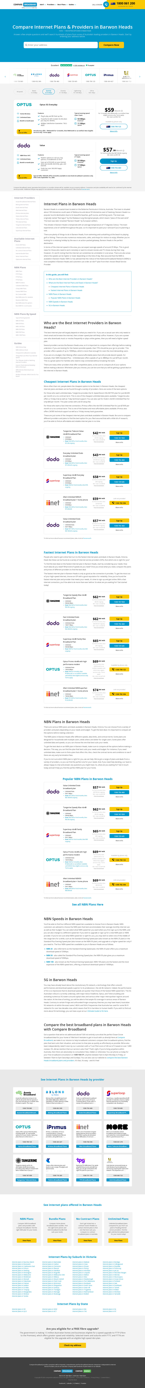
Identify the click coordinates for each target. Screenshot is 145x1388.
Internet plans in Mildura (50, 1277)
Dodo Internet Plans (22, 207)
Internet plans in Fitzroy (80, 1268)
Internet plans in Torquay (20, 1290)
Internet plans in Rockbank (81, 1283)
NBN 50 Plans (20, 323)
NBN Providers (20, 283)
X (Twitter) (76, 1383)
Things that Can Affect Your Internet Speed (26, 356)
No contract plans (87, 1219)
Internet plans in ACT (49, 1311)
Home (61, 31)
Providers (50, 5)
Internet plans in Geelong (20, 1270)
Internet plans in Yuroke (20, 1296)
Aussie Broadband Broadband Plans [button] (28, 1113)
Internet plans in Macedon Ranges (114, 1273)
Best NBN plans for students (24, 297)
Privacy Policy (95, 1377)
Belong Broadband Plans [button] (57, 1113)
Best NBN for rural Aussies (24, 306)
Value (42, 145)
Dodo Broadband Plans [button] (87, 1113)
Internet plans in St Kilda (20, 1288)
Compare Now (111, 45)
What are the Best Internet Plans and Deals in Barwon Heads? (73, 283)
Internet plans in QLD (19, 1311)
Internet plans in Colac (80, 1264)
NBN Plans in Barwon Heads (60, 294)
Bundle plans (57, 1219)
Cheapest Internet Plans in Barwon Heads (67, 286)
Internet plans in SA (109, 1309)
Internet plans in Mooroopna (112, 1277)
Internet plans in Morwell (20, 1279)
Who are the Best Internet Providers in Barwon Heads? (70, 279)
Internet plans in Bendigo (111, 1262)
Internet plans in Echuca (20, 1268)
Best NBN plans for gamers (24, 303)
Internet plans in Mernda (111, 1275)
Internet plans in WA (79, 1309)
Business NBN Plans (22, 300)
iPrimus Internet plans (22, 213)
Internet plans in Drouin (80, 1266)
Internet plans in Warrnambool (82, 1292)
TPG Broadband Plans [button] (88, 1180)
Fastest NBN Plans (21, 291)
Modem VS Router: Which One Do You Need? (27, 375)
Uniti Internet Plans (21, 228)
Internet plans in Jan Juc (111, 1270)
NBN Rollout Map (21, 347)
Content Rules (105, 1377)
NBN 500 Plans (20, 332)
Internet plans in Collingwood (113, 1264)
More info (113, 131)
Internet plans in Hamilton (51, 1270)
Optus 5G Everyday (48, 104)
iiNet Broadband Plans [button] (87, 1146)
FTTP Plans (19, 274)
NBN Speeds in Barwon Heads (61, 302)
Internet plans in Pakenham (21, 1281)
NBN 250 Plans (20, 329)
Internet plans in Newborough (82, 1279)
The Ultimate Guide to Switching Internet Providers (25, 361)
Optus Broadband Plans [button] (27, 1146)
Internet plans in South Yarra (82, 1285)
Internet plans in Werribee (111, 1292)
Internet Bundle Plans (22, 253)
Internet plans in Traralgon (51, 1290)
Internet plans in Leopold (81, 1273)
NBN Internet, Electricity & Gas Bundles (25, 371)
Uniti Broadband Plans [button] (117, 1180)
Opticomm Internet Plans (23, 259)
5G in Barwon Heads (57, 305)
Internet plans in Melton (80, 1275)
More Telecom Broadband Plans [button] (118, 1146)
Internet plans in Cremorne (51, 1266)
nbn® (42, 5)
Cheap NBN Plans (21, 288)
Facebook (62, 1383)
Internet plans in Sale (110, 1283)
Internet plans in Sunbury (50, 1288)
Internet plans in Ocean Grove (113, 1279)
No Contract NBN (21, 294)
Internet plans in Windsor (20, 1294)
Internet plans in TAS (79, 1311)
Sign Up (114, 161)
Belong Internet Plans (22, 205)
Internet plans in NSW (49, 1309)
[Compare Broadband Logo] (63, 1371)
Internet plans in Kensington (21, 1273)
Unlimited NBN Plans (22, 286)
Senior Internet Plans (22, 256)
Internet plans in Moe (79, 1277)
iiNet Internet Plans (21, 210)
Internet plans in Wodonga (51, 1294)
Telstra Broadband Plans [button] (57, 1180)
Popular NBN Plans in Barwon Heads (65, 298)
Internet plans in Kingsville (51, 1273)
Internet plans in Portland (111, 1281)
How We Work (72, 1380)
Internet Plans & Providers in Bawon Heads (78, 31)
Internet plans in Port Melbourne (83, 1281)
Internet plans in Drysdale (111, 1266)
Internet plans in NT (109, 1311)
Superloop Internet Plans (23, 231)
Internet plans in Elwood (50, 1268)
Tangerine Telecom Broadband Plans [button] (28, 1180)
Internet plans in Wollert (80, 1294)
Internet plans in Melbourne (21, 1275)
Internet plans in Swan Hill (81, 1288)
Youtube (83, 1383)
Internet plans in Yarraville (111, 1294)
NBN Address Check (22, 350)
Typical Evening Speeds (23, 318)
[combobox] (61, 45)
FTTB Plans (19, 277)
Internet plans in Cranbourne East (23, 1266)
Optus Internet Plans (22, 216)
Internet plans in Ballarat (80, 1262)
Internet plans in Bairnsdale (51, 1262)
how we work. (86, 189)
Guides (71, 5)
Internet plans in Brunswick (21, 1264)
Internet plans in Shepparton (52, 1285)
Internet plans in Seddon (20, 1285)
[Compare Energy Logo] (83, 1371)
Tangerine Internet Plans (23, 225)
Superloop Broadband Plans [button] (118, 1113)
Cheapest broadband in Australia (26, 353)
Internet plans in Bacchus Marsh (23, 1262)
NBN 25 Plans (20, 321)
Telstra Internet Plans (22, 219)
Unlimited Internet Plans (23, 248)
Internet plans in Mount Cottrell (53, 1279)
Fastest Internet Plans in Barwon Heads (66, 290)
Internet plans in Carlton (50, 1264)
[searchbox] (61, 45)
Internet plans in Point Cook (51, 1281)
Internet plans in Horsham (81, 1270)
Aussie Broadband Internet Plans (26, 202)
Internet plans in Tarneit (111, 1288)
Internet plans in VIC (19, 1309)
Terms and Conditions (82, 1377)
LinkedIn (69, 1383)
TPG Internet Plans (21, 222)
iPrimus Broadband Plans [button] (57, 1146)
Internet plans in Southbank (112, 1285)
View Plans (27, 1240)
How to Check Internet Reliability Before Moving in (25, 366)
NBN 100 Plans (20, 326)
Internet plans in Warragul (51, 1292)
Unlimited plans (118, 1219)
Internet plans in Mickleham (21, 1277)
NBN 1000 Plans (20, 335)
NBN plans (26, 1219)
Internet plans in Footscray (112, 1268)
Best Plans (62, 5)
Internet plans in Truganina (81, 1290)
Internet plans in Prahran (20, 1283)
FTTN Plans (19, 280)
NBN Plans (19, 271)
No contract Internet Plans (23, 251)
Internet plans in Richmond (51, 1283)
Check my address (72, 1345)
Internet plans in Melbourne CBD (53, 1275)
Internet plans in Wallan (111, 1290)
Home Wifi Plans (21, 245)
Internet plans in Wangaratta (22, 1292)
